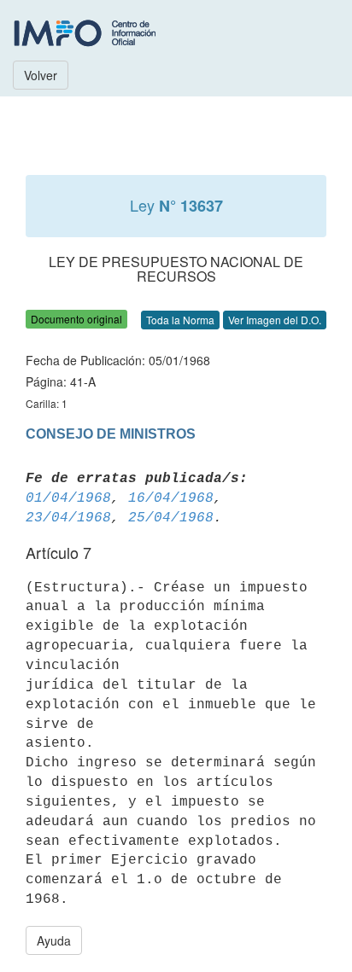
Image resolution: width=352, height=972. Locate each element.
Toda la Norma (180, 319)
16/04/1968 (171, 498)
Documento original (76, 318)
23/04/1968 (68, 518)
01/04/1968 (68, 498)
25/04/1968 (171, 518)
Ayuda (54, 940)
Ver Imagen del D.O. (274, 319)
